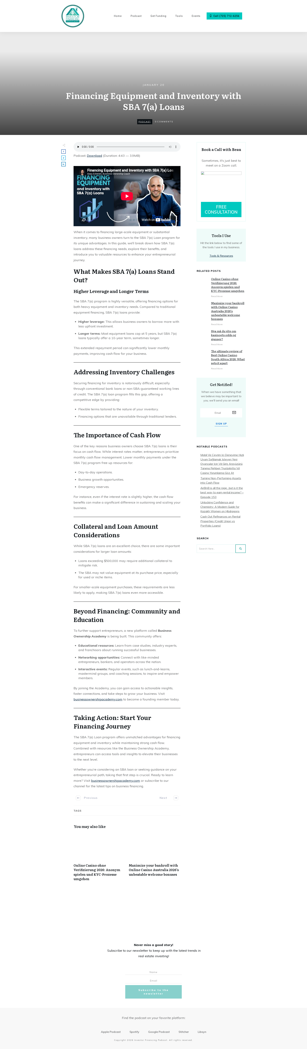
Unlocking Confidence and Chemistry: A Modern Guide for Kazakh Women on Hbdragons (219, 507)
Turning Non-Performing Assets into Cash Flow (220, 480)
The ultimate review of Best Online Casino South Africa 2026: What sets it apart (228, 357)
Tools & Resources (221, 255)
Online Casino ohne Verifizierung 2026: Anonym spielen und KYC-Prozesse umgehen (99, 859)
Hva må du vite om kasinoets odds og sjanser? (223, 335)
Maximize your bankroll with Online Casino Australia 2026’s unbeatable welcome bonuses (155, 859)
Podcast (145, 121)
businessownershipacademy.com (98, 699)
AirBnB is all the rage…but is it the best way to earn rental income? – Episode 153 (222, 492)
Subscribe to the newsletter (153, 991)
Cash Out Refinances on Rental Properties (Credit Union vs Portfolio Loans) (220, 521)
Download (94, 156)
